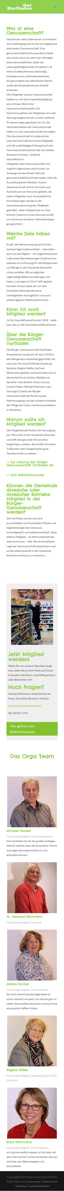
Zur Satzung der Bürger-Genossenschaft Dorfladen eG (30, 463)
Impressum (33, 1181)
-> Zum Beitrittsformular (25, 475)
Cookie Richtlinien (38, 1186)
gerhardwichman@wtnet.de (25, 705)
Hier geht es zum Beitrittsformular (22, 729)
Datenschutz (50, 1181)
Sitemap (21, 1186)
